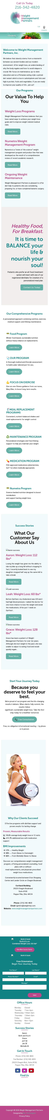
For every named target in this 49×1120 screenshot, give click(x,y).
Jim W (24, 1043)
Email (36, 976)
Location (44, 30)
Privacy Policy (24, 1116)
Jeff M (24, 1041)
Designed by (24, 1113)
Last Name (35, 970)
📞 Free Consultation (24, 719)
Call (39, 26)
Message (24, 983)
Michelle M (24, 1046)
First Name (13, 970)
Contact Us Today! (31, 287)
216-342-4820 (27, 7)
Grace (24, 1038)
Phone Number (13, 976)
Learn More (14, 347)
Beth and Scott (25, 1036)
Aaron (24, 1033)
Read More (12, 131)
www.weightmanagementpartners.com (27, 909)
